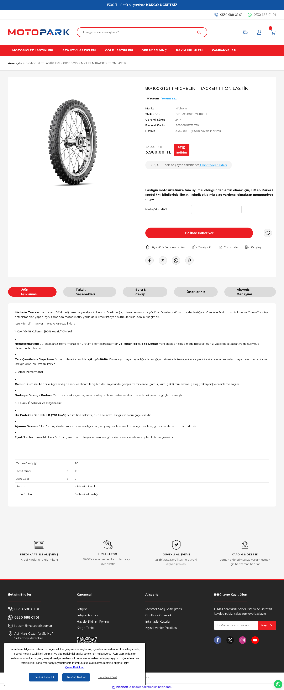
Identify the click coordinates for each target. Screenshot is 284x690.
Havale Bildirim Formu (93, 621)
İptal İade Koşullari (158, 621)
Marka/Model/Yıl (156, 209)
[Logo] (39, 32)
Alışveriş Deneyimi (244, 292)
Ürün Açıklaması (29, 292)
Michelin (181, 108)
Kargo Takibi (85, 628)
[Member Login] (259, 32)
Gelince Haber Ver (199, 233)
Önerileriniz (195, 292)
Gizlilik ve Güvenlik (158, 615)
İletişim (82, 609)
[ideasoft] (120, 687)
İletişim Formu (87, 615)
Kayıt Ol (267, 625)
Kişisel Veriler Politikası (161, 628)
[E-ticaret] (141, 687)
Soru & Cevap (140, 292)
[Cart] (273, 32)
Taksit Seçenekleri (85, 292)
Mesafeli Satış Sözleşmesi (163, 609)
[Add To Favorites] (268, 233)
